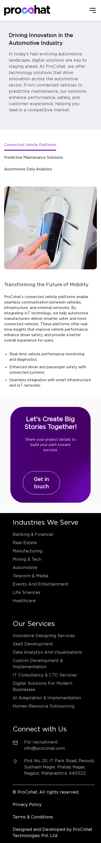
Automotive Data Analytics (28, 169)
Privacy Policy (27, 804)
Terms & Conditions (33, 817)
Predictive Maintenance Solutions (33, 157)
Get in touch (41, 482)
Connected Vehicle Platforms (30, 145)
